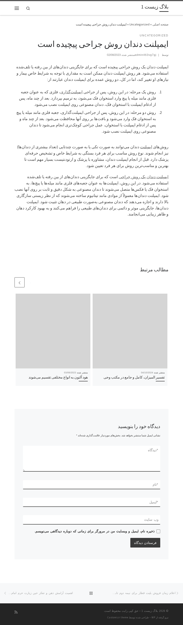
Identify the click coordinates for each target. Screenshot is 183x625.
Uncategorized (139, 24)
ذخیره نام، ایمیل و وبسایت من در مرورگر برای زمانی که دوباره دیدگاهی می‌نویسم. (95, 531)
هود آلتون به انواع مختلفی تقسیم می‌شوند (58, 377)
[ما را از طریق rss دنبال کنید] (16, 612)
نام (155, 484)
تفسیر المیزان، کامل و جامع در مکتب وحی (134, 377)
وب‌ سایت (151, 519)
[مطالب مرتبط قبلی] (30, 282)
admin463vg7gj (145, 54)
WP (153, 617)
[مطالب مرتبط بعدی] (20, 282)
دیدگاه (153, 450)
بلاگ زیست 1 (149, 611)
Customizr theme (117, 617)
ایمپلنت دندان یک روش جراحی (143, 176)
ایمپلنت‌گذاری (71, 91)
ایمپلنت (146, 146)
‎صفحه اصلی (160, 24)
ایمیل (153, 502)
